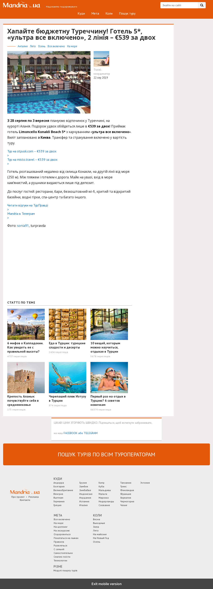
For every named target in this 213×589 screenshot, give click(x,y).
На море (72, 46)
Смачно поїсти (62, 556)
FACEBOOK (70, 433)
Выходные (99, 523)
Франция (125, 493)
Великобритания (63, 490)
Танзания (125, 482)
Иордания (85, 497)
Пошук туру (127, 13)
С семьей (59, 549)
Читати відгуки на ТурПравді (27, 207)
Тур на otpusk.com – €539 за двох (31, 153)
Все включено (57, 46)
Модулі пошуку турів (65, 570)
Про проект (18, 496)
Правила (59, 541)
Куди (81, 13)
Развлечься (60, 545)
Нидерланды (106, 501)
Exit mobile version (107, 584)
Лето (33, 46)
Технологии (60, 560)
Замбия (83, 486)
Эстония (145, 482)
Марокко (104, 497)
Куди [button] (57, 479)
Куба (101, 486)
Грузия (83, 482)
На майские (100, 534)
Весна (96, 519)
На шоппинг (61, 526)
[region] (38, 266)
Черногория (127, 501)
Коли (109, 13)
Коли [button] (97, 515)
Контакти (25, 499)
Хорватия (125, 497)
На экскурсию (62, 530)
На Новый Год (101, 538)
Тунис (123, 486)
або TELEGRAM (88, 433)
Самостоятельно (63, 552)
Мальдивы (105, 490)
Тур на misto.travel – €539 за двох (32, 161)
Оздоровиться (62, 534)
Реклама (33, 496)
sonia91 (23, 225)
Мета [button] (58, 515)
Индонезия (85, 493)
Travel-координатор (102, 71)
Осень (42, 46)
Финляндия (127, 490)
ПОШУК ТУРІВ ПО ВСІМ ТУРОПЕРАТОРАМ (106, 454)
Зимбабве (85, 490)
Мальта (103, 493)
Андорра (58, 482)
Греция (57, 505)
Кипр (101, 482)
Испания (84, 501)
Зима (96, 526)
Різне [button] (57, 566)
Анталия (23, 46)
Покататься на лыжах (66, 538)
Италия (83, 505)
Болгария (58, 486)
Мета (95, 13)
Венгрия (58, 493)
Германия (58, 501)
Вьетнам (58, 497)
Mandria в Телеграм (21, 215)
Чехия (123, 505)
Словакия (104, 505)
